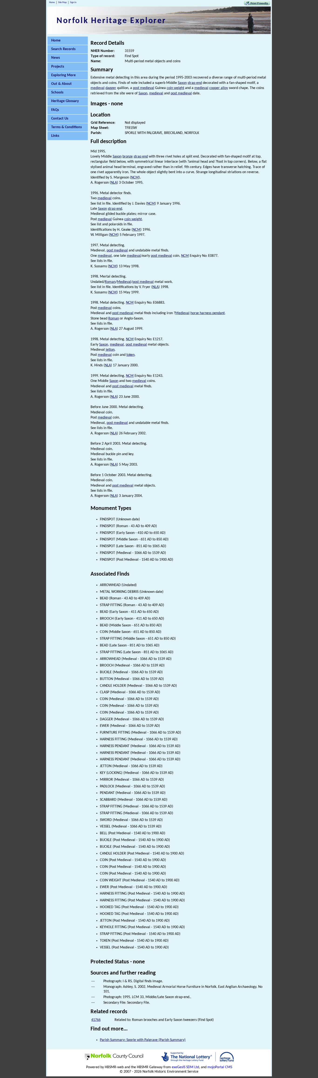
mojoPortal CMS (219, 1067)
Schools (57, 92)
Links (55, 136)
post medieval (143, 88)
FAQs (55, 110)
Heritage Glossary (65, 101)
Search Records (63, 49)
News (55, 58)
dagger (110, 88)
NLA (114, 183)
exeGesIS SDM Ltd (185, 1067)
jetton (110, 350)
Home (52, 2)
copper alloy (218, 88)
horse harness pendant (207, 313)
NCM (135, 177)
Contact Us (59, 118)
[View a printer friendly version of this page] (257, 4)
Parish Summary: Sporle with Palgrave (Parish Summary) (143, 1040)
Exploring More (63, 75)
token (130, 355)
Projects (57, 67)
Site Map (62, 2)
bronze (127, 156)
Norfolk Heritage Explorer (111, 21)
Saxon (182, 83)
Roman (110, 282)
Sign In (73, 2)
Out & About (61, 84)
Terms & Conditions (66, 127)
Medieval (124, 282)
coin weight (175, 88)
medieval (98, 88)
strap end (195, 83)
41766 (96, 1020)
